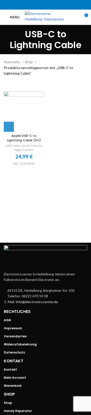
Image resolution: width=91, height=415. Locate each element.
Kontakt (10, 369)
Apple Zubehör (24, 150)
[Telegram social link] (58, 5)
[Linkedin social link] (52, 5)
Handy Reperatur (18, 411)
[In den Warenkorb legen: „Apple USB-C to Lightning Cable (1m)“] (9, 127)
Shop (29, 62)
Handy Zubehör (31, 145)
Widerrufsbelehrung (20, 344)
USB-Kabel (12, 145)
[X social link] (39, 5)
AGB (7, 320)
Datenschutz (14, 352)
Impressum (13, 328)
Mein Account (15, 377)
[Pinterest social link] (45, 5)
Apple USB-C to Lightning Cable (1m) (24, 138)
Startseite (12, 62)
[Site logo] (47, 17)
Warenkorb (13, 386)
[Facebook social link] (32, 5)
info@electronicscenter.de (37, 302)
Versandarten (15, 336)
